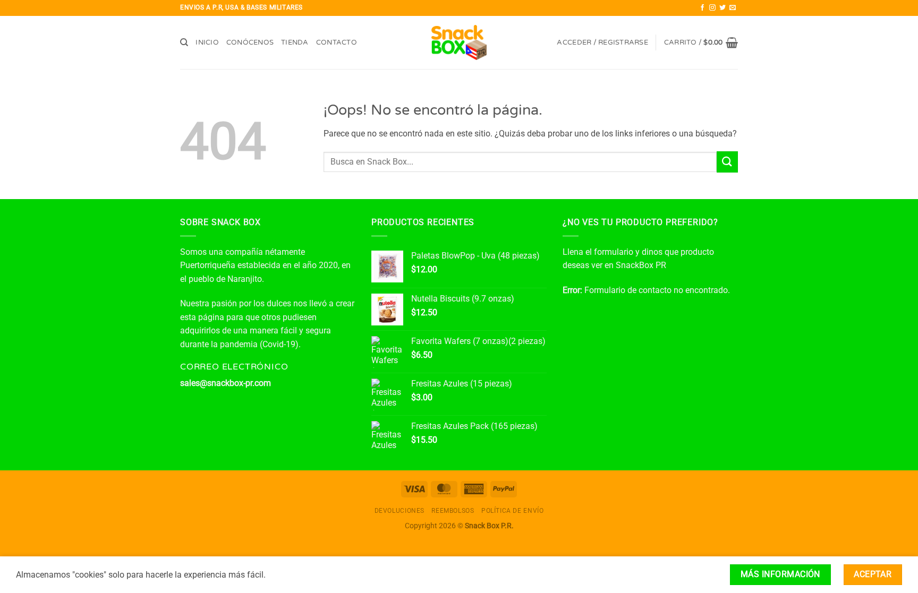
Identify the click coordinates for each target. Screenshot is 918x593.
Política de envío (512, 510)
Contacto (336, 42)
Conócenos (250, 42)
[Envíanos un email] (732, 8)
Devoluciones (399, 510)
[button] (602, 43)
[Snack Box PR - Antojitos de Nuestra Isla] (459, 43)
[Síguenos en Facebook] (702, 8)
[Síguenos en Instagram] (712, 8)
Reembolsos (452, 510)
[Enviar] (727, 161)
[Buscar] (184, 42)
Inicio (207, 42)
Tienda (295, 42)
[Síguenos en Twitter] (722, 8)
